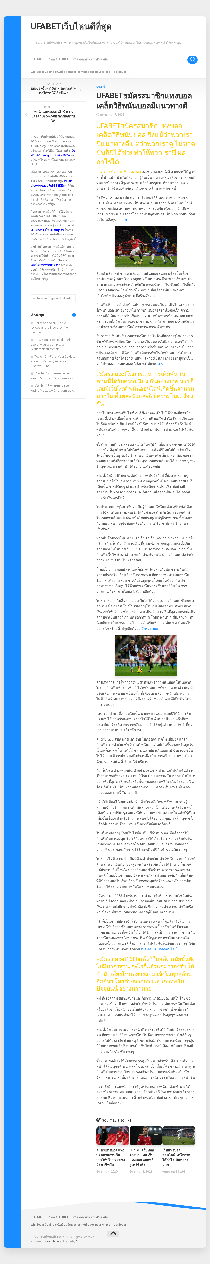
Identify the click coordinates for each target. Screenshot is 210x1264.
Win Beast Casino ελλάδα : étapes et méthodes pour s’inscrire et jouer (78, 71)
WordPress (54, 1241)
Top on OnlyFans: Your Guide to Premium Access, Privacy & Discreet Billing (53, 361)
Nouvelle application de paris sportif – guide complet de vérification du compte (51, 344)
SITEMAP (37, 59)
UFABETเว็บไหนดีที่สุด (71, 26)
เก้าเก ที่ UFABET (58, 59)
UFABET (124, 220)
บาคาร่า (101, 86)
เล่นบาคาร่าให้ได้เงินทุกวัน (47, 230)
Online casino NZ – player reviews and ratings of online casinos (49, 327)
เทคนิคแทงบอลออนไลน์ (159, 949)
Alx (78, 1241)
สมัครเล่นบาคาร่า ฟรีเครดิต (90, 59)
